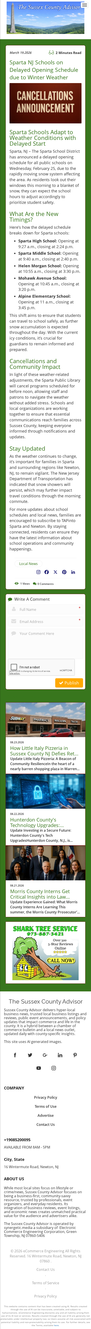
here (56, 1325)
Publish (71, 683)
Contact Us (45, 1269)
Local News (28, 563)
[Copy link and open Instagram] (38, 571)
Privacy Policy (45, 1296)
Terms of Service (45, 1283)
